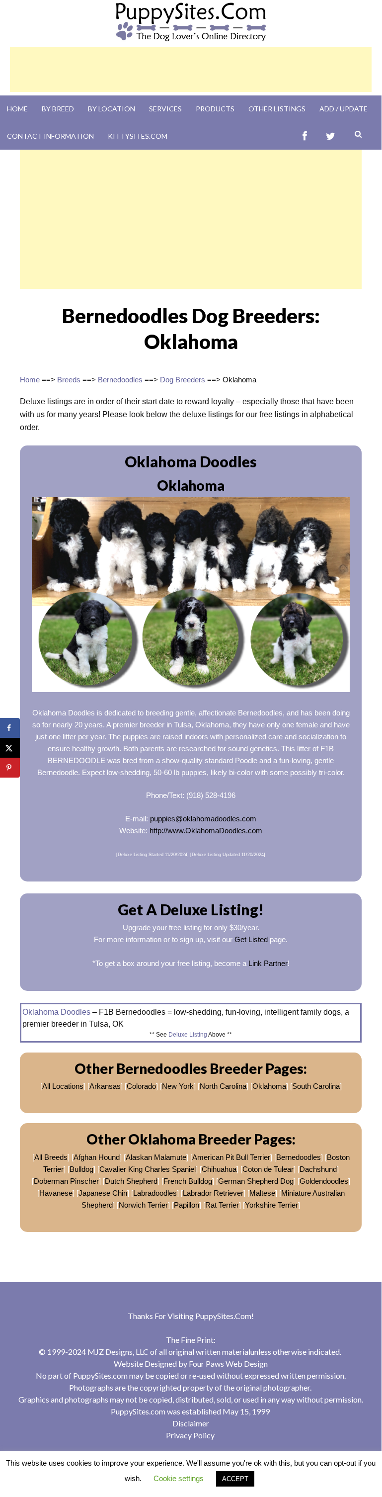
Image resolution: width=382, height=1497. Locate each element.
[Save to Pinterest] (10, 768)
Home (17, 108)
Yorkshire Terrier (271, 1205)
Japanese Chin (102, 1193)
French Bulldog (187, 1181)
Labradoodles (155, 1193)
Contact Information (50, 136)
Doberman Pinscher (66, 1181)
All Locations (62, 1086)
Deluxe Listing (187, 1034)
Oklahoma (269, 1086)
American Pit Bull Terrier (231, 1157)
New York (178, 1086)
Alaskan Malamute (156, 1157)
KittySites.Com (137, 136)
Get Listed (251, 939)
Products (215, 108)
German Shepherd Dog (256, 1181)
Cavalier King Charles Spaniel (147, 1169)
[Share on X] (10, 748)
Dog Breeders (182, 379)
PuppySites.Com (223, 1316)
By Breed (58, 108)
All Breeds (51, 1157)
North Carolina (223, 1086)
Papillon (186, 1205)
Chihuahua (219, 1169)
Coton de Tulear (268, 1169)
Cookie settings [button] (178, 1478)
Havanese (56, 1193)
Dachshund (318, 1169)
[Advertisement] (191, 69)
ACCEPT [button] (235, 1479)
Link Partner (268, 963)
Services (165, 108)
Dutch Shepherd (131, 1181)
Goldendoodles (324, 1181)
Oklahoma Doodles (56, 1012)
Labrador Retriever (213, 1193)
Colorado (141, 1086)
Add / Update (343, 108)
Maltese (262, 1193)
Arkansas (105, 1086)
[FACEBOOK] (304, 136)
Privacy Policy (190, 1435)
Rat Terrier (222, 1205)
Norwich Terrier (143, 1205)
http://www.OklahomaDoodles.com (206, 830)
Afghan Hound (97, 1157)
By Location (111, 108)
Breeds (68, 379)
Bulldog (81, 1169)
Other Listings (277, 108)
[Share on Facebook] (10, 728)
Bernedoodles (120, 379)
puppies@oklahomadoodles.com (203, 818)
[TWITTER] (330, 136)
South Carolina (316, 1086)
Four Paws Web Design (228, 1363)
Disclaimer (190, 1423)
